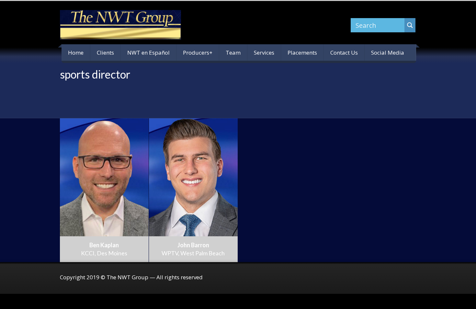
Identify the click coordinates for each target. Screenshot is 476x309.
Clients (105, 52)
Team (233, 52)
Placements (302, 52)
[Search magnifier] (409, 25)
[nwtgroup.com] (120, 25)
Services (264, 52)
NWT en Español (148, 52)
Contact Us (344, 52)
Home (76, 52)
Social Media (387, 52)
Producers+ (197, 52)
